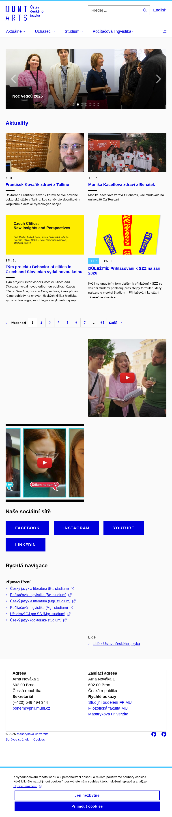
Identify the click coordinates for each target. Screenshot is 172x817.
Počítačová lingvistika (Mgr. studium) (39, 608)
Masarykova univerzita (108, 714)
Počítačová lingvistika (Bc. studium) (38, 595)
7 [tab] (98, 104)
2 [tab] (78, 104)
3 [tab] (82, 104)
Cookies (39, 739)
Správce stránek (17, 739)
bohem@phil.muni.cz (31, 708)
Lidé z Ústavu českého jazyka (116, 644)
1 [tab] (74, 104)
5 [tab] (90, 104)
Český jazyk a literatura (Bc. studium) (39, 588)
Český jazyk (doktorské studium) (35, 620)
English (159, 10)
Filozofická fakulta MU (108, 708)
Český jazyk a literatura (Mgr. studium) (40, 601)
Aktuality (17, 123)
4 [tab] (86, 104)
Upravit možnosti (25, 786)
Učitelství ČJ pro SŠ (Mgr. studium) (37, 614)
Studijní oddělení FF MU (110, 702)
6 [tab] (94, 104)
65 (102, 323)
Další (113, 323)
